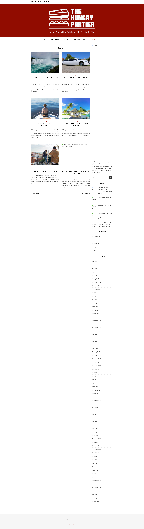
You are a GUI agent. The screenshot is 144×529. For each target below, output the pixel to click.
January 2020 (95, 477)
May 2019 (94, 491)
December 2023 (96, 317)
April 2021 (95, 425)
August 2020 (95, 452)
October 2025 (96, 265)
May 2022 (94, 379)
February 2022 (96, 390)
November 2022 (96, 358)
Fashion (66, 39)
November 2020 (96, 442)
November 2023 (96, 320)
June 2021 (94, 418)
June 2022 (94, 376)
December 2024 (96, 282)
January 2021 (95, 435)
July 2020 (94, 456)
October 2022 (96, 362)
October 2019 (96, 484)
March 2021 (95, 428)
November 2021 (96, 400)
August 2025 (95, 268)
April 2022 (95, 383)
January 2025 (95, 279)
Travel (93, 39)
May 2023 (94, 341)
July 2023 (94, 334)
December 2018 (96, 505)
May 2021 (94, 421)
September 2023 (96, 327)
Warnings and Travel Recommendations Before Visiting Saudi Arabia (75, 171)
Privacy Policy (39, 1)
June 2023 (94, 338)
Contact (46, 1)
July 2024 (94, 292)
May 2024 (94, 299)
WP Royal (81, 519)
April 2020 (95, 466)
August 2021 (95, 411)
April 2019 (95, 494)
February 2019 (96, 498)
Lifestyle (85, 39)
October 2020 (96, 445)
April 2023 (95, 345)
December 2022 (96, 355)
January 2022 (95, 393)
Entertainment (56, 39)
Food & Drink (75, 39)
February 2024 (96, 310)
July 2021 (94, 414)
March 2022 (95, 386)
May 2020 (94, 463)
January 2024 (95, 313)
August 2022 (95, 369)
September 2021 (96, 407)
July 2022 (94, 372)
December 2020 (96, 439)
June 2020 (94, 459)
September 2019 (96, 487)
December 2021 (96, 397)
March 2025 (95, 275)
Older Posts (36, 193)
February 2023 (96, 352)
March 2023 (95, 348)
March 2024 (95, 306)
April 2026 (95, 261)
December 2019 (96, 480)
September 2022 (96, 365)
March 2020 (95, 470)
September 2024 (96, 289)
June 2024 (94, 296)
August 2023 (95, 331)
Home (33, 1)
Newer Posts (84, 193)
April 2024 (95, 303)
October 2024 (96, 285)
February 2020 (96, 473)
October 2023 (96, 324)
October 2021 (96, 404)
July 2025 (94, 272)
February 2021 (96, 432)
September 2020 (96, 449)
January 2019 (95, 501)
